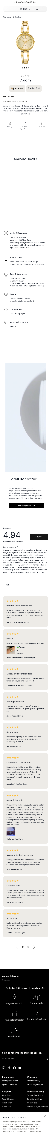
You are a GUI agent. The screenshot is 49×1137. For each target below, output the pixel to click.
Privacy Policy (32, 1103)
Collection (17, 17)
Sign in (39, 536)
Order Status (7, 1095)
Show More (25, 114)
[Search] (37, 8)
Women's (7, 17)
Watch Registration (35, 1084)
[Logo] (25, 9)
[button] (47, 1058)
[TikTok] (9, 1067)
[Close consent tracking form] (44, 1116)
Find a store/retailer (14, 1020)
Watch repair (14, 1036)
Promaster (6, 980)
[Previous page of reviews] (17, 947)
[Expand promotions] (11, 2)
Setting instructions (36, 1019)
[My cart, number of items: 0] (42, 8)
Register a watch (14, 1003)
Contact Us (7, 1107)
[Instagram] (3, 1067)
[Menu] (7, 8)
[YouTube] (20, 1067)
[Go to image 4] (28, 67)
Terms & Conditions (35, 1095)
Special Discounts (9, 1084)
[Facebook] (14, 1067)
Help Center (7, 1103)
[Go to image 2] (24, 67)
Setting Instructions (10, 1080)
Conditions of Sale (34, 1099)
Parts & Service (8, 1099)
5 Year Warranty (33, 1080)
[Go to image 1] (22, 67)
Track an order (37, 1003)
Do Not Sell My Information (37, 1107)
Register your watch (26, 505)
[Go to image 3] (26, 67)
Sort (7, 585)
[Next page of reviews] (34, 947)
